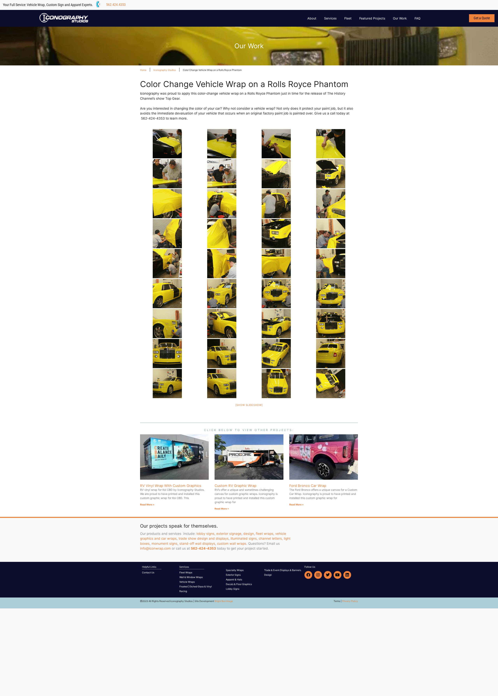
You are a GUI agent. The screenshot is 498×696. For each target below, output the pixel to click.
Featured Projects (372, 18)
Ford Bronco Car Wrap (307, 486)
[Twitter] (328, 575)
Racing (183, 591)
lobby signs (205, 534)
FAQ (417, 18)
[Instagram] (318, 575)
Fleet (348, 18)
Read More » (147, 504)
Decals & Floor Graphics (239, 584)
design (248, 534)
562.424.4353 (116, 5)
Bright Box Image (224, 601)
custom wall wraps (231, 544)
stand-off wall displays (197, 544)
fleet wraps (264, 534)
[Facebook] (308, 575)
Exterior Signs (233, 574)
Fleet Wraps (185, 572)
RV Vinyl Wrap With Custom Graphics (170, 486)
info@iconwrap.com (155, 548)
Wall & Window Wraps (191, 577)
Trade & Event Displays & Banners (282, 570)
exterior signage (228, 534)
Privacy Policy (350, 601)
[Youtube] (337, 575)
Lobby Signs (232, 588)
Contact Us (148, 572)
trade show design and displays (204, 538)
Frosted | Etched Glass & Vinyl (195, 586)
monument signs (164, 544)
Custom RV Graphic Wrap (235, 486)
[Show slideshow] (249, 405)
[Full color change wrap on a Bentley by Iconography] (167, 143)
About (311, 18)
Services (330, 18)
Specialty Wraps (235, 570)
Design (268, 574)
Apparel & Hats (234, 579)
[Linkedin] (347, 575)
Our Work (400, 18)
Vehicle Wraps (187, 581)
